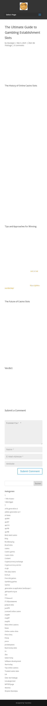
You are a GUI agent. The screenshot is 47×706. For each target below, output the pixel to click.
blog (6, 538)
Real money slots (11, 648)
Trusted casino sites (12, 671)
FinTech (7, 575)
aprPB (7, 528)
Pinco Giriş (8, 635)
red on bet (34, 271)
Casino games (10, 552)
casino (7, 548)
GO (6, 595)
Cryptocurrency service (13, 565)
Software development (13, 661)
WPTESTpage (9, 684)
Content (7, 558)
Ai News (7, 515)
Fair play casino (10, 572)
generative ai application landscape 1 (18, 588)
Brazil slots (9, 545)
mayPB (7, 621)
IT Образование (11, 601)
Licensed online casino (13, 611)
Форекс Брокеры (11, 691)
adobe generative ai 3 (12, 512)
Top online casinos (11, 668)
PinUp (7, 638)
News (7, 628)
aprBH (7, 519)
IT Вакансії (8, 598)
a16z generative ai (11, 509)
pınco (7, 641)
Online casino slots (11, 631)
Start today (9, 664)
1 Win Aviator (9, 499)
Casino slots (9, 555)
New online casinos (11, 625)
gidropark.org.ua (11, 591)
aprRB (7, 532)
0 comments (19, 45)
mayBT (7, 618)
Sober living (9, 658)
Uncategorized (10, 681)
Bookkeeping (9, 542)
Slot (6, 655)
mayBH (7, 615)
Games (7, 585)
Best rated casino (11, 535)
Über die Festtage (11, 678)
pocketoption (9, 645)
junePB (7, 608)
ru (5, 651)
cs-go (7, 568)
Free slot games (10, 578)
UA (6, 674)
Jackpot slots (9, 605)
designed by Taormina (23, 703)
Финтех (7, 688)
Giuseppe (11, 43)
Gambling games (11, 582)
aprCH (7, 525)
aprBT (7, 522)
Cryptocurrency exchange (14, 562)
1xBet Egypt (9, 502)
